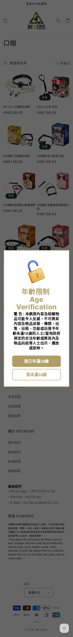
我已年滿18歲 (36, 361)
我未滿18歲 (36, 374)
